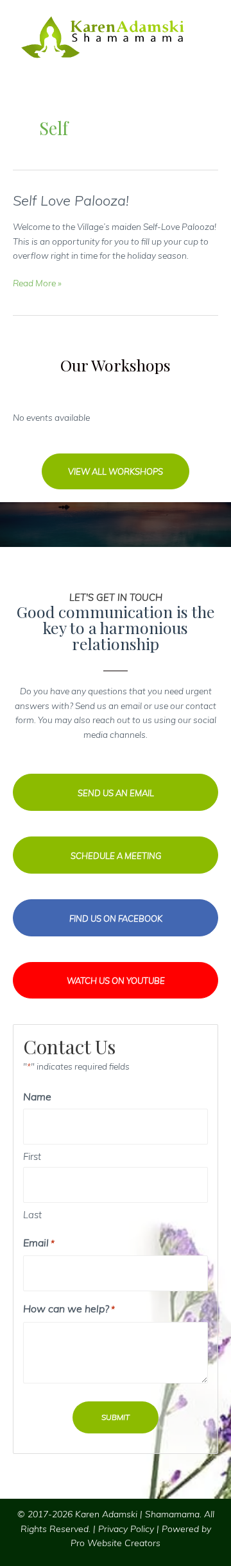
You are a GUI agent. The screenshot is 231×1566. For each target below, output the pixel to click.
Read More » (37, 284)
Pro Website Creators (115, 1543)
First (32, 1156)
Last (32, 1215)
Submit (115, 1417)
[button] (115, 471)
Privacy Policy (126, 1529)
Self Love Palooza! (71, 200)
